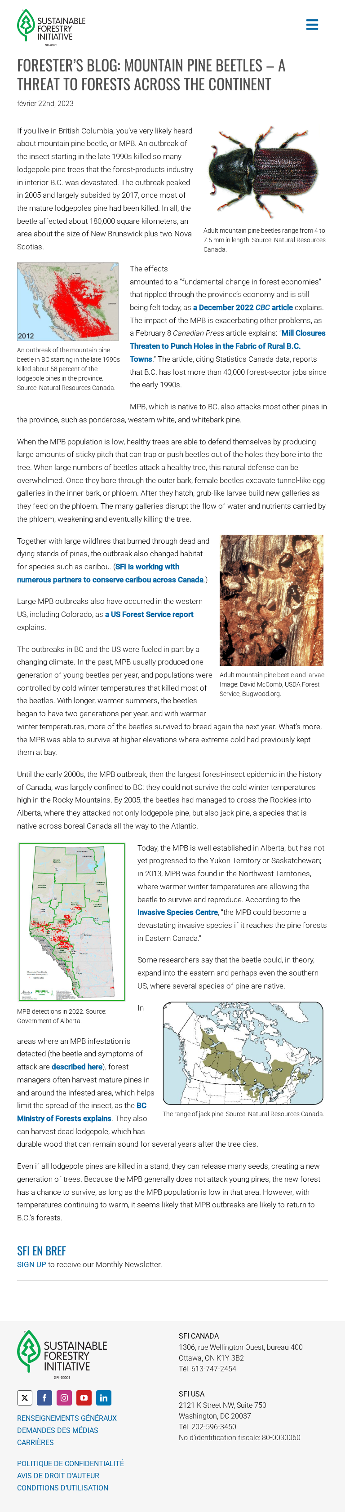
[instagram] (64, 1398)
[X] (24, 1398)
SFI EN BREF (41, 1250)
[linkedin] (103, 1398)
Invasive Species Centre (177, 912)
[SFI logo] (51, 12)
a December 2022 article (243, 307)
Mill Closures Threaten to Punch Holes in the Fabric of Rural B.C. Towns (228, 345)
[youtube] (84, 1398)
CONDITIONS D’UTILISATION (62, 1488)
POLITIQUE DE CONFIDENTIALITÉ (70, 1463)
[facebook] (44, 1398)
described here (77, 1066)
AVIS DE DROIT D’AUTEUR (58, 1476)
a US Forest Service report (149, 614)
